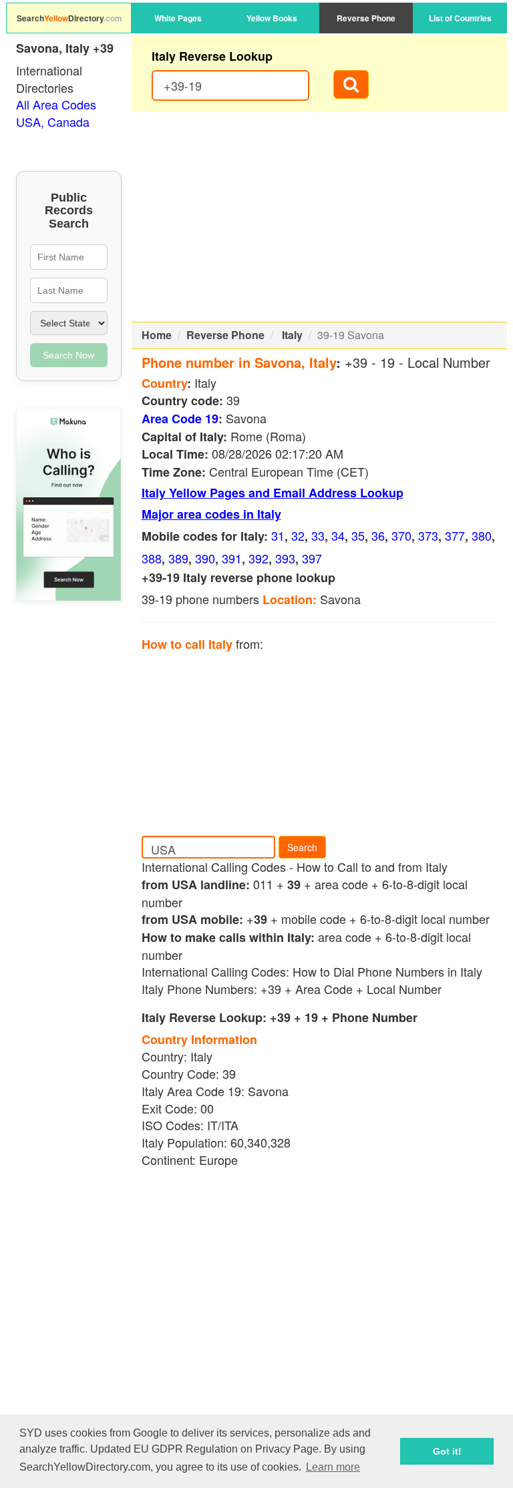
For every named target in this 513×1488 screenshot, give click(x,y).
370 (401, 535)
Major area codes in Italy (211, 514)
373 (428, 535)
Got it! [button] (447, 1451)
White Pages (178, 18)
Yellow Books (271, 18)
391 (232, 558)
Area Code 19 (180, 418)
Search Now (68, 355)
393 (285, 558)
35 (358, 535)
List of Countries (460, 18)
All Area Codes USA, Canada (56, 112)
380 (482, 535)
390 (205, 558)
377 (455, 535)
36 (378, 535)
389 (178, 558)
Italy (292, 334)
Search (302, 847)
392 (258, 558)
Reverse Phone (366, 18)
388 (152, 558)
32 (298, 535)
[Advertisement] (320, 216)
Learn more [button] (333, 1467)
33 (318, 535)
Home (157, 334)
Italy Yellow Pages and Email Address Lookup (272, 492)
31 (278, 535)
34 (338, 535)
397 (312, 558)
